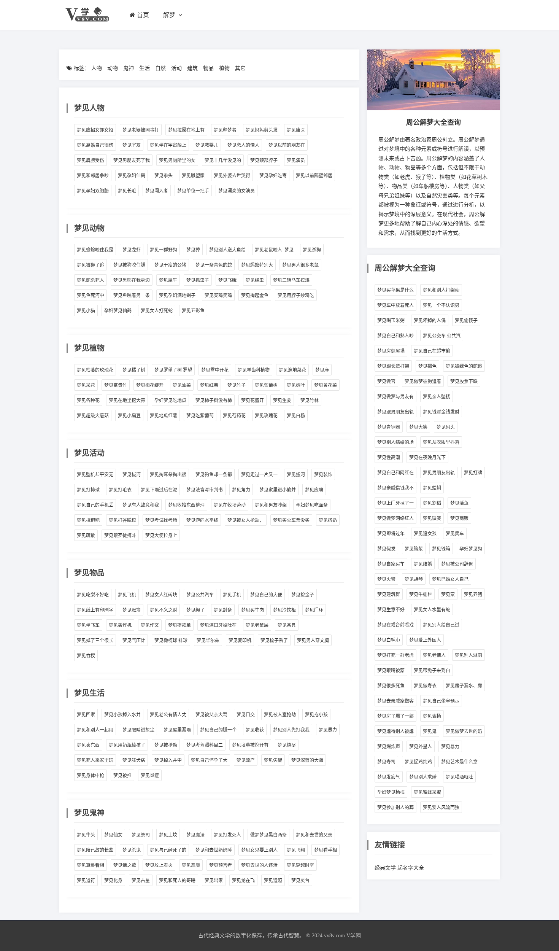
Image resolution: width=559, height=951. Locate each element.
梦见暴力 (328, 730)
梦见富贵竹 (115, 385)
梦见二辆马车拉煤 (291, 280)
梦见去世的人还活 (259, 865)
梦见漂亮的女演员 (236, 191)
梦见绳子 (195, 610)
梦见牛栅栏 (420, 594)
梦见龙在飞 (243, 880)
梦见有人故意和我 (140, 505)
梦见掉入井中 (168, 760)
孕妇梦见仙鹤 (118, 310)
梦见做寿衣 (425, 686)
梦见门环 (314, 610)
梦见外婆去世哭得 (232, 175)
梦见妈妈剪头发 (262, 130)
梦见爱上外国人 (425, 640)
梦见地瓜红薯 (163, 415)
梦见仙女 (113, 835)
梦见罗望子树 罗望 (173, 370)
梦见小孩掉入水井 (122, 714)
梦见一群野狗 (163, 250)
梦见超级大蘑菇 (93, 415)
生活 (144, 68)
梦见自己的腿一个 (218, 730)
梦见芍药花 (234, 415)
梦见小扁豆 (129, 415)
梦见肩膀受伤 (90, 160)
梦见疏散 (86, 535)
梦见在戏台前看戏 (395, 625)
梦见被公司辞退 (457, 564)
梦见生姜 (282, 400)
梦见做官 (386, 381)
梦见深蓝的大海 (307, 760)
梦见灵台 (300, 880)
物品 (208, 68)
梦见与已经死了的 (168, 850)
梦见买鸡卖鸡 (218, 295)
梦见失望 (273, 760)
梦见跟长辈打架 (393, 366)
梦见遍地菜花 (292, 370)
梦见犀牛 (168, 280)
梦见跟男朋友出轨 (395, 412)
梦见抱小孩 (316, 714)
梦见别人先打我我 (291, 730)
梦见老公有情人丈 (168, 714)
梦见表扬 (432, 716)
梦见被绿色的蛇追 (464, 366)
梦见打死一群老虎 (395, 655)
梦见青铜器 (388, 427)
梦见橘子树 (133, 370)
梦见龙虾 (131, 250)
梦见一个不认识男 (441, 305)
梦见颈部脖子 (264, 160)
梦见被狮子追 (90, 265)
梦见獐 (193, 250)
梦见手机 (232, 595)
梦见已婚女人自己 (450, 579)
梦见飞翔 (296, 850)
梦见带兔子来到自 (432, 670)
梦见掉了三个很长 (95, 640)
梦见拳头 (163, 175)
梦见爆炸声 (388, 746)
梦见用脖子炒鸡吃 (296, 295)
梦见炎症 (150, 775)
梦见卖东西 (88, 745)
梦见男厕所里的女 (177, 160)
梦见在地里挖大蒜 (127, 400)
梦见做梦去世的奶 (464, 731)
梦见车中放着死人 (395, 305)
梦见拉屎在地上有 (186, 130)
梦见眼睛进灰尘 (138, 730)
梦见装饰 (323, 474)
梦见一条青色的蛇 (213, 265)
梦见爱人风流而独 (441, 807)
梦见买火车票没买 (291, 520)
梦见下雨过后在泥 (159, 490)
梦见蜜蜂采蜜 (427, 792)
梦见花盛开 (252, 400)
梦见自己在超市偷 (432, 351)
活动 (176, 68)
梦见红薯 (209, 385)
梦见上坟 (168, 835)
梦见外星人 (420, 746)
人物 (96, 68)
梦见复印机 (240, 640)
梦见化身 (113, 880)
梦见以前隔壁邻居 (314, 175)
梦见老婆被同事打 (140, 130)
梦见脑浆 (414, 549)
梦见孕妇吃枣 (273, 175)
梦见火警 (386, 579)
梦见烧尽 (287, 745)
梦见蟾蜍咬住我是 (95, 250)
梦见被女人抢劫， (245, 520)
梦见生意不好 (391, 609)
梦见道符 (86, 880)
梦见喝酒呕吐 (459, 777)
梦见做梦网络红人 (395, 518)
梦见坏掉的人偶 (430, 320)
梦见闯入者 (156, 191)
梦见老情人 (434, 655)
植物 (224, 68)
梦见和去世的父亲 (314, 835)
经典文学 (385, 868)
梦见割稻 (432, 503)
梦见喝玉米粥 (391, 320)
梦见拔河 (131, 474)
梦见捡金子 (302, 595)
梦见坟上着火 (159, 865)
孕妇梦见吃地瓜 (170, 400)
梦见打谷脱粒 (122, 520)
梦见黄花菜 (325, 385)
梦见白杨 (296, 415)
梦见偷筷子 (466, 320)
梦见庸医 (296, 130)
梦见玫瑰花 (266, 415)
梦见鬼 (430, 731)
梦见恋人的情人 (243, 145)
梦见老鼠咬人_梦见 (274, 250)
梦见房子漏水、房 (464, 686)
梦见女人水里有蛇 (432, 609)
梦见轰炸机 (120, 625)
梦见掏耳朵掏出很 (168, 474)
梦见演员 (296, 160)
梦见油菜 (182, 385)
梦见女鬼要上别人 (259, 850)
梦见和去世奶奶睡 (213, 850)
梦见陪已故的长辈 (95, 850)
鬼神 (128, 68)
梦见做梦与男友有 (395, 396)
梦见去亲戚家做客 (395, 701)
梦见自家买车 (391, 564)
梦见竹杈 (86, 655)
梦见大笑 (418, 427)
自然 (160, 68)
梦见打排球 (88, 490)
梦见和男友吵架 (271, 505)
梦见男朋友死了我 (131, 160)
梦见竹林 (309, 400)
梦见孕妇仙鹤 (131, 175)
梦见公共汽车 (200, 595)
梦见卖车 (455, 533)
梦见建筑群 (388, 594)
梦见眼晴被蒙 (391, 670)
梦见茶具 (287, 625)
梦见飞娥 (227, 280)
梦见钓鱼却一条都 (213, 474)
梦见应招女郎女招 (95, 130)
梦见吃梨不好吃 (93, 595)
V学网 (353, 935)
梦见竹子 (236, 385)
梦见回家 (86, 714)
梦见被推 (122, 775)
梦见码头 (446, 427)
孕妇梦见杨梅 (391, 792)
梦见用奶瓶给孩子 (127, 745)
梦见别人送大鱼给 (227, 250)
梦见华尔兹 (208, 640)
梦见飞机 (127, 595)
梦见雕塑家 (193, 175)
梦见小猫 (86, 310)
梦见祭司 (141, 835)
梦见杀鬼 (131, 850)
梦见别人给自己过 (441, 625)
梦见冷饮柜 (284, 610)
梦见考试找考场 (161, 520)
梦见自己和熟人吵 (395, 336)
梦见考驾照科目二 (204, 745)
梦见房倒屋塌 (391, 351)
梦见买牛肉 (252, 610)
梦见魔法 (195, 835)
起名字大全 (410, 868)
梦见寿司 (386, 762)
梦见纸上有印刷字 (95, 610)
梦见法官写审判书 (204, 490)
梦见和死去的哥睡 (177, 880)
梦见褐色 (427, 366)
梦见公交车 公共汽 (442, 336)
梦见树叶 (296, 385)
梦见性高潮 (388, 457)
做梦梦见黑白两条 (268, 835)
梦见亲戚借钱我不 (395, 488)
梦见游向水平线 (202, 520)
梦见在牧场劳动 (230, 505)
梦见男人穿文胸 (313, 640)
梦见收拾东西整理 (186, 505)
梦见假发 (386, 549)
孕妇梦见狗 (470, 549)
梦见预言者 (220, 865)
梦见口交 (246, 714)
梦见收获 (255, 730)
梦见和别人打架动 (441, 290)
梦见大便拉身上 (161, 535)
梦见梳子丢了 (274, 640)
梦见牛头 (86, 835)
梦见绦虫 (255, 280)
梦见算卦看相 (90, 865)
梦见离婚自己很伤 (95, 145)
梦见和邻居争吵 (93, 175)
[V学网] (87, 23)
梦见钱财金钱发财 (441, 412)
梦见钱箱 (441, 549)
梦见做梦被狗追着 (423, 381)
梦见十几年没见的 (223, 160)
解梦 (169, 15)
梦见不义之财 (163, 610)
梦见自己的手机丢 (95, 505)
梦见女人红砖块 (161, 595)
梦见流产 (246, 760)
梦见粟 (448, 594)
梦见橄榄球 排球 (170, 640)
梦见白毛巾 (388, 640)
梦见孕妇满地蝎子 (177, 295)
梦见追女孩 (425, 533)
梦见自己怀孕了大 (209, 760)
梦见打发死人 (227, 835)
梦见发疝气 (388, 777)
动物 (112, 68)
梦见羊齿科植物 (254, 370)
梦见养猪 (473, 594)
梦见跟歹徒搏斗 (120, 535)
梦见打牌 (473, 473)
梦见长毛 (127, 191)
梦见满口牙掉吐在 (218, 625)
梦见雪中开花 (215, 370)
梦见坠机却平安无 (95, 474)
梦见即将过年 (391, 533)
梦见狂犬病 (133, 760)
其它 (240, 68)
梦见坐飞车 (88, 625)
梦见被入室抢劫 (280, 714)
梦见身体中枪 (90, 775)
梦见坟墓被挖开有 (250, 745)
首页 (143, 15)
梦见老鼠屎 (257, 625)
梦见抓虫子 (197, 280)
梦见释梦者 (225, 130)
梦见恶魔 (191, 865)
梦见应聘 (314, 490)
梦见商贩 (459, 518)
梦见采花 (86, 385)
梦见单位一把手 (193, 191)
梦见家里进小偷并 (277, 490)
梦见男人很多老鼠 (300, 265)
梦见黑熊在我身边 (131, 280)
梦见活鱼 (459, 503)
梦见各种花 (88, 400)
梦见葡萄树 (266, 385)
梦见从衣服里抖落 (441, 442)
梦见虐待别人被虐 (395, 731)
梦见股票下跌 (464, 381)
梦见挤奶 (328, 520)
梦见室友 (131, 145)
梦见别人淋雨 (468, 655)
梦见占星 (141, 880)
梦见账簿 (131, 610)
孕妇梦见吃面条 (312, 505)
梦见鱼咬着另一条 (131, 295)
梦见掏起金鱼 (254, 295)
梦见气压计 (133, 640)
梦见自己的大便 (266, 595)
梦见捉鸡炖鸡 (418, 762)
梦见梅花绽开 (150, 385)
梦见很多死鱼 (391, 686)
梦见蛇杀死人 (90, 280)
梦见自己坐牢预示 (441, 701)
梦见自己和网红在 (395, 473)
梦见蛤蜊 (432, 488)
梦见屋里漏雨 (177, 730)
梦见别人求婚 (423, 777)
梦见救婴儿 (206, 145)
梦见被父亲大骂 (211, 714)
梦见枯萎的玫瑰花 (95, 370)
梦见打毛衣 (120, 490)
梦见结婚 (423, 564)
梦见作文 (150, 625)
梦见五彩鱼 (193, 310)
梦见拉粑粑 (88, 520)
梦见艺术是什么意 (459, 762)
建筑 (192, 68)
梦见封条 (223, 610)
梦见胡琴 (414, 579)
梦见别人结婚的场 (395, 442)
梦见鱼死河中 (90, 295)
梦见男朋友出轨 (439, 473)
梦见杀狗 (312, 250)
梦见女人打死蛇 (157, 310)
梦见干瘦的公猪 (170, 265)
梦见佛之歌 (124, 865)
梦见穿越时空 (300, 865)
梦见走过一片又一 (259, 474)
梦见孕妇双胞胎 (93, 191)
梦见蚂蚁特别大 (257, 265)
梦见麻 (322, 370)
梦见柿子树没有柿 (213, 400)
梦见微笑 (432, 518)
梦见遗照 (273, 880)
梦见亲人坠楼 (436, 396)
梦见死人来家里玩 (95, 760)
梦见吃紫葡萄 (200, 415)
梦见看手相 (325, 850)
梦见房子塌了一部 (395, 716)
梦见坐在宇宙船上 (168, 145)
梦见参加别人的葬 (395, 807)
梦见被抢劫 (165, 745)
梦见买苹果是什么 (395, 290)
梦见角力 (241, 490)
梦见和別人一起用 (95, 730)
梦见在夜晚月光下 (427, 457)
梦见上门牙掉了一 (395, 503)
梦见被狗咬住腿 (129, 265)
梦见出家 (214, 880)
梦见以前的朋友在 (286, 145)
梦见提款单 (179, 625)
